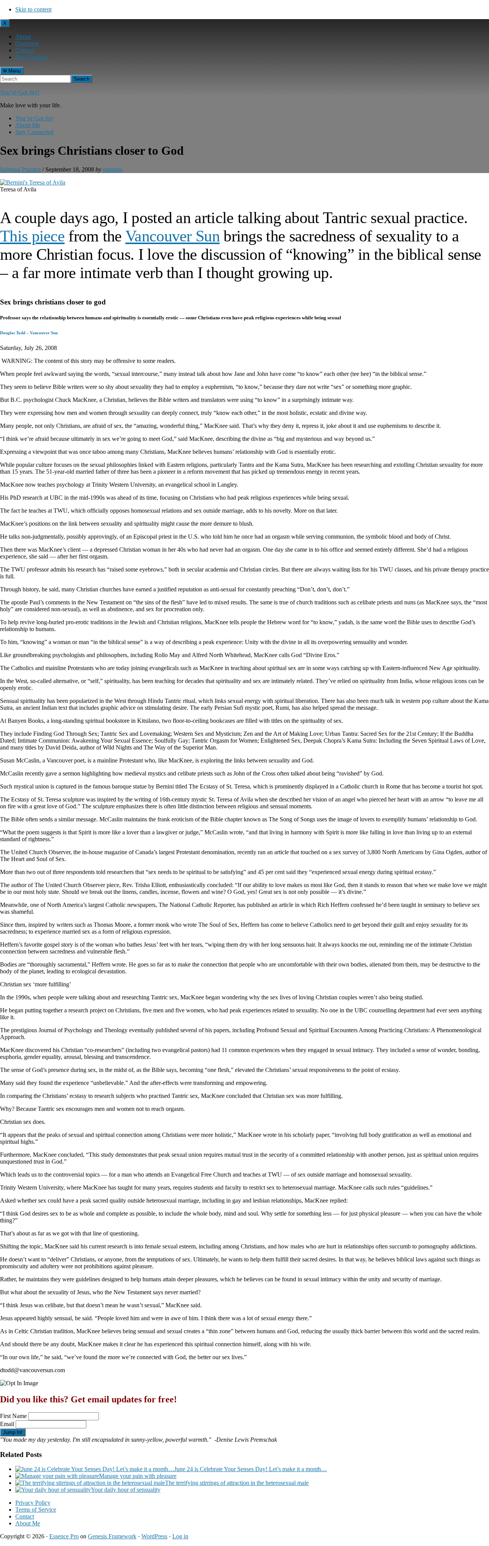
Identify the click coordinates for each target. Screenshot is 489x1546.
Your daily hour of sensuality (125, 1489)
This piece (32, 236)
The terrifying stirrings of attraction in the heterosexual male (237, 1483)
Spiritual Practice (20, 169)
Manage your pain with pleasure (137, 1476)
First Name (13, 1416)
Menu (14, 71)
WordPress (154, 1536)
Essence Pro (64, 1536)
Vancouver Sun (172, 236)
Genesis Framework (112, 1536)
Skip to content (33, 9)
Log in (180, 1536)
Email (7, 1424)
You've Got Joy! (19, 92)
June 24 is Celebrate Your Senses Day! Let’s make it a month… (250, 1469)
